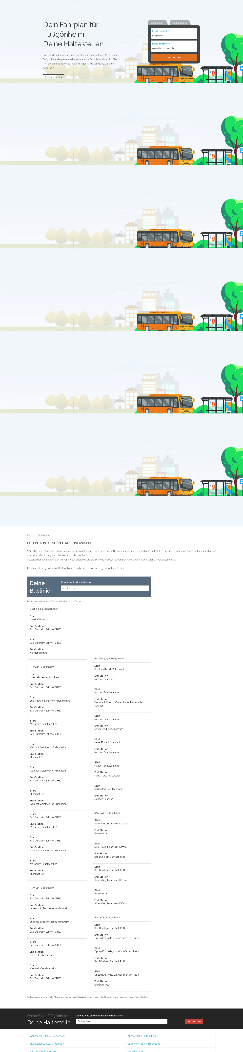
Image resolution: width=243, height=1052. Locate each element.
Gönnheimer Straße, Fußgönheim (47, 1036)
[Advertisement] (121, 630)
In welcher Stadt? (160, 31)
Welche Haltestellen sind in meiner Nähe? (99, 1015)
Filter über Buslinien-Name (76, 582)
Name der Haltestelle (162, 44)
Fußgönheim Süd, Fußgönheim (143, 1043)
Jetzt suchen (174, 57)
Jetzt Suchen (194, 1021)
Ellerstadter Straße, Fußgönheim (47, 1043)
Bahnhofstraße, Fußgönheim (142, 1036)
